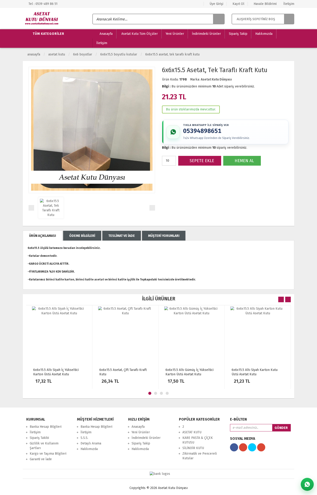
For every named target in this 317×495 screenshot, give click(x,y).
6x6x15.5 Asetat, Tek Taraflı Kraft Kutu (172, 54)
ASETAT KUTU (56, 54)
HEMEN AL (243, 160)
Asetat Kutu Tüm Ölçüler (139, 34)
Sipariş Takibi (39, 438)
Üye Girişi (216, 4)
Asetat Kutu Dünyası (216, 79)
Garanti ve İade (41, 459)
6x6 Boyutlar (82, 54)
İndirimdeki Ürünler (206, 34)
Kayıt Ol (238, 4)
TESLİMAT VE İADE (121, 236)
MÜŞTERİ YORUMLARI (163, 236)
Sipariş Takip (238, 34)
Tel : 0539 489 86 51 (43, 4)
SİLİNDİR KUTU (193, 448)
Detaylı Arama (91, 443)
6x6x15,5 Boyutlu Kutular (118, 54)
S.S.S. (84, 438)
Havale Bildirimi (265, 4)
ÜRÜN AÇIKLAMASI (42, 236)
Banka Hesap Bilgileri (45, 427)
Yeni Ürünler (175, 34)
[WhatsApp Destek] (307, 484)
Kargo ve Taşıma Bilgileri (48, 454)
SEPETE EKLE (201, 160)
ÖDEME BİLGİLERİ (82, 236)
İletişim (288, 4)
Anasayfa (106, 34)
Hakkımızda (263, 34)
